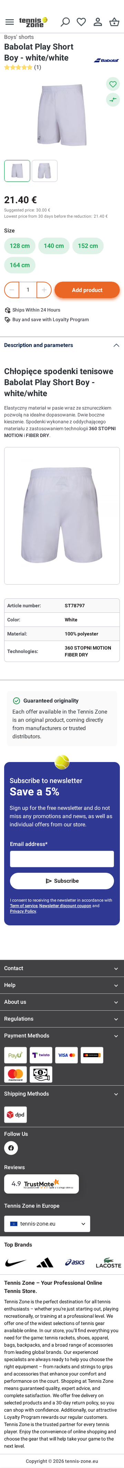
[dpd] (15, 1114)
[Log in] (97, 22)
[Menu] (9, 22)
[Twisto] (41, 1055)
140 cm (54, 245)
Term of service (24, 905)
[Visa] (66, 1055)
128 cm (20, 245)
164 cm (20, 265)
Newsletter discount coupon (65, 905)
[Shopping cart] (114, 22)
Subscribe (66, 881)
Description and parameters (38, 345)
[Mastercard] (15, 1074)
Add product (87, 290)
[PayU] (15, 1055)
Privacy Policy (23, 911)
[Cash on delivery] (41, 1074)
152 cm (88, 245)
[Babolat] (106, 59)
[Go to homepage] (33, 22)
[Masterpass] (92, 1055)
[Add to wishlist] (113, 84)
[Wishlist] (81, 22)
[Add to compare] (113, 100)
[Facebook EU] (11, 1148)
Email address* (29, 844)
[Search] (64, 22)
